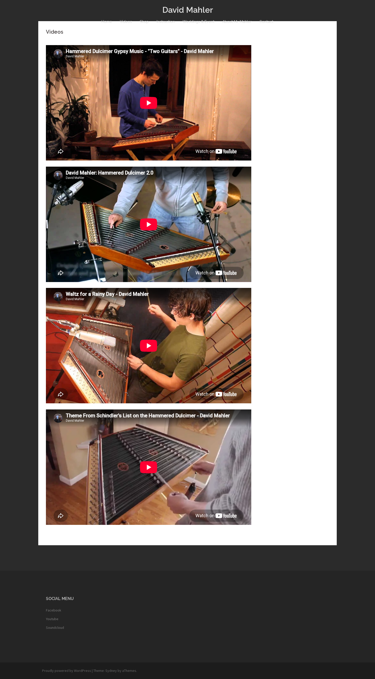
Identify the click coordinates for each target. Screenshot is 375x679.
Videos (126, 22)
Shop (144, 22)
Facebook (53, 610)
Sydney (111, 670)
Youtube (52, 619)
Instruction (166, 22)
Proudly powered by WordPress (66, 670)
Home (107, 22)
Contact (266, 22)
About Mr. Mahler (237, 22)
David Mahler (187, 10)
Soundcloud (55, 627)
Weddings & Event (199, 22)
